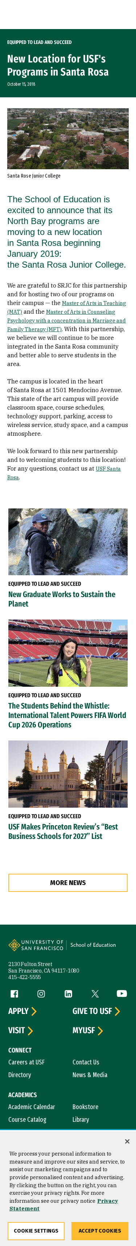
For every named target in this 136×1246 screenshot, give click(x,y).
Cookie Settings (36, 1231)
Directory (19, 1075)
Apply (18, 1011)
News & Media (90, 1075)
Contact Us (86, 1062)
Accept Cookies (100, 1231)
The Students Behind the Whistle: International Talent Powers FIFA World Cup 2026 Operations (67, 715)
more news (68, 883)
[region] (68, 1188)
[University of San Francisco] (38, 949)
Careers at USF (26, 1062)
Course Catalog (27, 1120)
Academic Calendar (31, 1107)
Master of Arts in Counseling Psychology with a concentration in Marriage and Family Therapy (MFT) (66, 321)
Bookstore (85, 1107)
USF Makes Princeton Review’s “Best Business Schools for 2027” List (63, 831)
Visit (16, 1030)
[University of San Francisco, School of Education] (96, 949)
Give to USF (92, 1011)
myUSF (84, 1030)
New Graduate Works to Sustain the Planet (61, 599)
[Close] (127, 1141)
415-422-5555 (24, 977)
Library (81, 1120)
